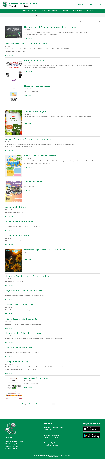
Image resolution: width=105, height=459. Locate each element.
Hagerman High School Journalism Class (24, 333)
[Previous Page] (12, 404)
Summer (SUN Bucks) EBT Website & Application (28, 139)
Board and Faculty (49, 11)
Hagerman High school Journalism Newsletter (45, 250)
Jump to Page (46, 404)
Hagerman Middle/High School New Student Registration (51, 27)
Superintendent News (15, 207)
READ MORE (28, 38)
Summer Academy (33, 181)
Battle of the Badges (34, 60)
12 (25, 404)
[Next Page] (40, 404)
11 (22, 404)
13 (29, 404)
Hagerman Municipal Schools (26, 15)
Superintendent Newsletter (18, 235)
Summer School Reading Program (40, 156)
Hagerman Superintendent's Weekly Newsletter (27, 276)
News (40, 15)
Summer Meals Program (35, 111)
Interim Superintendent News (19, 304)
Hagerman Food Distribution (37, 86)
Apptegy (56, 456)
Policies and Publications (73, 11)
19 (36, 404)
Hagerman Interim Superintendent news (24, 290)
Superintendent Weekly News (19, 221)
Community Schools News (36, 378)
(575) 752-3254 (14, 448)
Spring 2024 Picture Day (16, 361)
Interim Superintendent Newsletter (21, 319)
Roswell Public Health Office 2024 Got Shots (26, 43)
